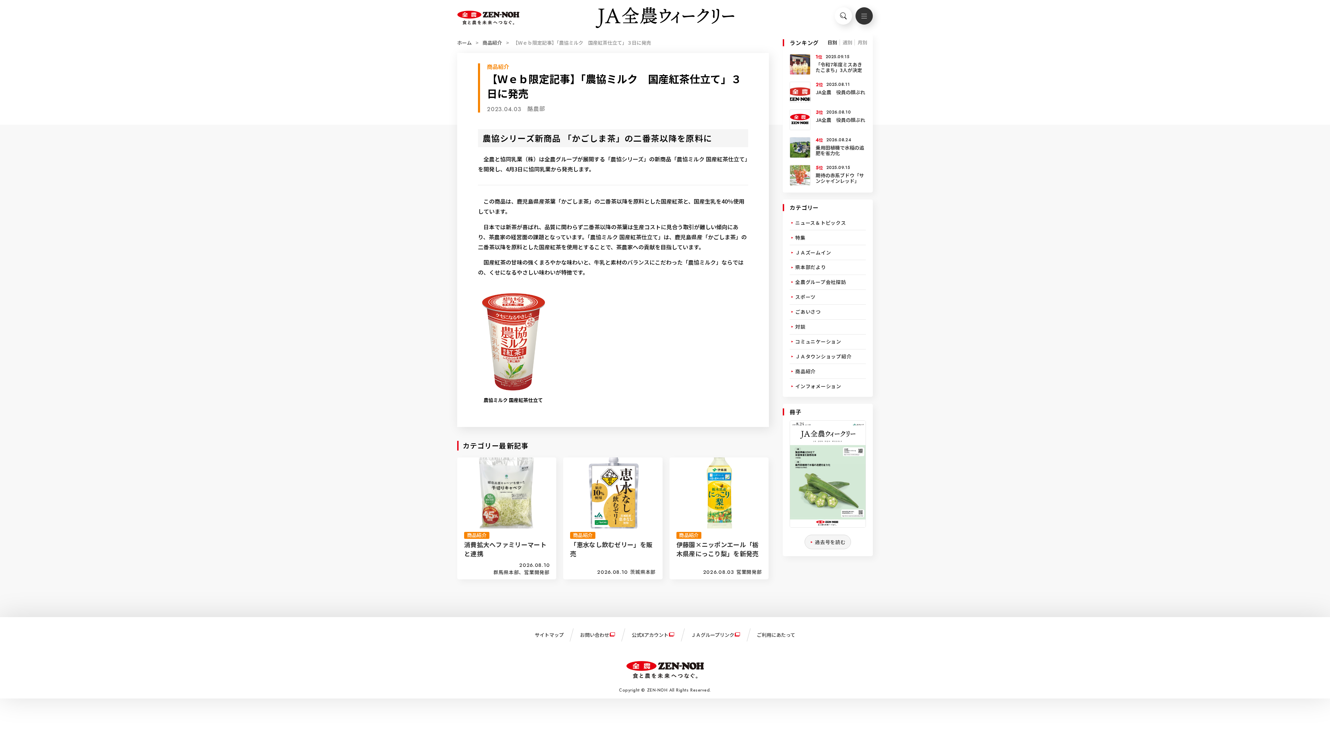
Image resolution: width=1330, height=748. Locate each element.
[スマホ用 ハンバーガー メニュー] (864, 16)
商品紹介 (492, 42)
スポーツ (805, 296)
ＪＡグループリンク (712, 634)
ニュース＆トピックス (820, 222)
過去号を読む (830, 541)
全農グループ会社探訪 (820, 281)
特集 (800, 237)
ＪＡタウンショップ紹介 (823, 356)
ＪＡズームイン (813, 252)
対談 (800, 326)
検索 (843, 16)
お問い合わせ (594, 634)
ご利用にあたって (776, 634)
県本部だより (810, 267)
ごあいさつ (808, 311)
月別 (862, 42)
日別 (832, 42)
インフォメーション (818, 386)
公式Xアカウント (650, 634)
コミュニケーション (818, 341)
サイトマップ (549, 634)
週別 (847, 42)
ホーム (464, 42)
